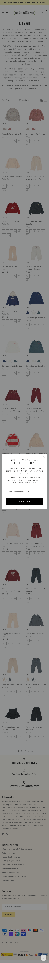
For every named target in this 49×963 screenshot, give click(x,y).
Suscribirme (24, 501)
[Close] (44, 457)
